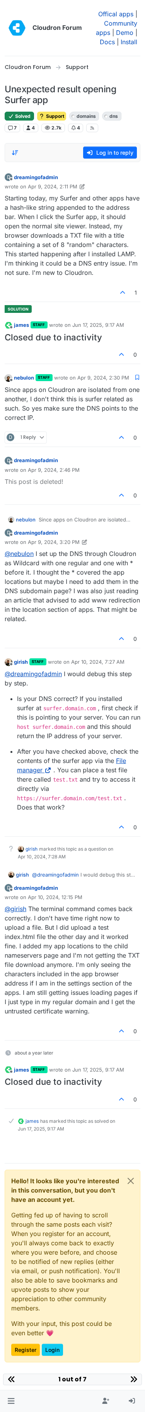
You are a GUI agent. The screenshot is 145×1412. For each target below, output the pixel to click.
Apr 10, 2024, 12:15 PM (55, 897)
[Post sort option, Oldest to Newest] (15, 152)
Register (25, 1349)
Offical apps (115, 14)
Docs (107, 42)
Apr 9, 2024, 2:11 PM (52, 186)
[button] (11, 1401)
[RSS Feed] (92, 128)
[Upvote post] (123, 293)
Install (129, 42)
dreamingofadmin (36, 177)
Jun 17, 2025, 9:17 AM (98, 325)
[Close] (130, 1181)
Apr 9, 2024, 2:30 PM (103, 378)
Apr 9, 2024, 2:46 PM (54, 470)
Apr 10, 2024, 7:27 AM (98, 662)
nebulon (24, 378)
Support (54, 116)
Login (52, 1349)
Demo (124, 32)
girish (21, 662)
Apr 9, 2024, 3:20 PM (54, 542)
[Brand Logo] (17, 28)
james (21, 325)
